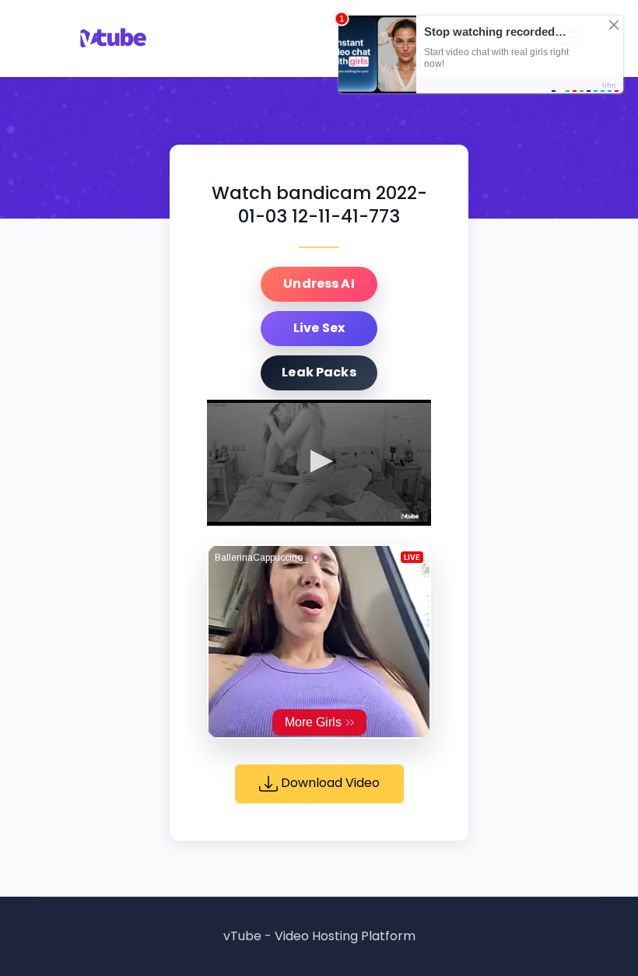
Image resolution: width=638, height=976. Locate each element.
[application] (319, 463)
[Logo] (410, 516)
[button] (319, 461)
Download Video (329, 783)
